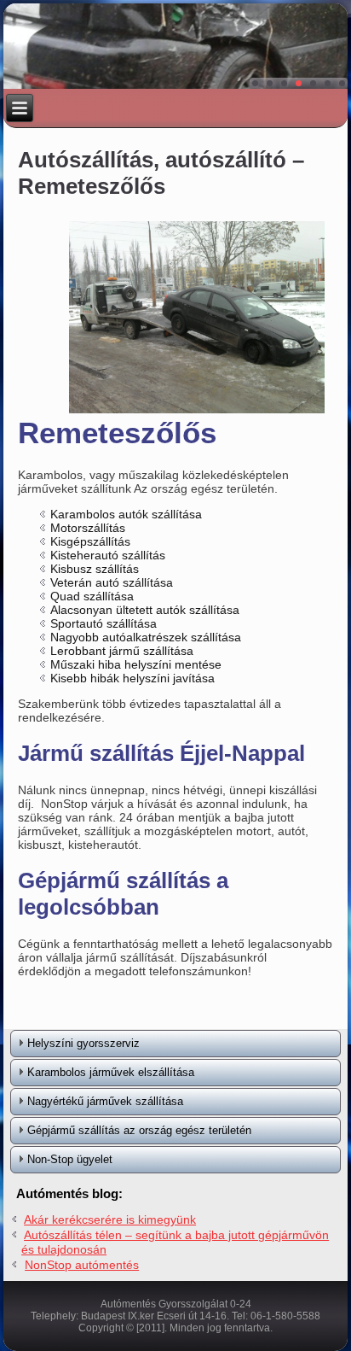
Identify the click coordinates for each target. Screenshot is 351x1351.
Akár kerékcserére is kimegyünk (110, 1219)
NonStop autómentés (82, 1265)
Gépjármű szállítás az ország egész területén (139, 1130)
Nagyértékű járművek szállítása (105, 1101)
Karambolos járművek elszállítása (110, 1072)
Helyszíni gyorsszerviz (83, 1043)
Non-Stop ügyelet (69, 1159)
